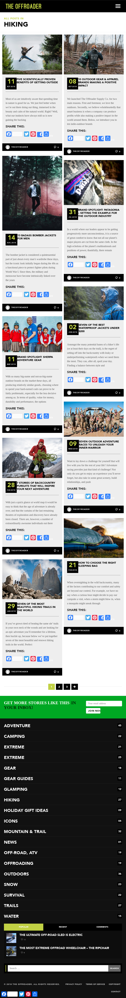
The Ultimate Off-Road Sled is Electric (51, 935)
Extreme (62, 747)
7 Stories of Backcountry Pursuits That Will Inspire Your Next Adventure (36, 486)
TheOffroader (19, 147)
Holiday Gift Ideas (62, 810)
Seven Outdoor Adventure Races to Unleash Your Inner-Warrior (99, 444)
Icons (62, 821)
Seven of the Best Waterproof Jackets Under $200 (99, 328)
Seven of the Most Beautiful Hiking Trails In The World (36, 607)
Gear (62, 768)
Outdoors (62, 874)
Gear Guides (62, 778)
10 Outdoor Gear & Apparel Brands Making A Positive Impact (98, 82)
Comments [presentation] (102, 927)
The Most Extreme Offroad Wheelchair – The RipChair (64, 948)
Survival (62, 895)
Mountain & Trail (62, 831)
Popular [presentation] (23, 927)
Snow (62, 884)
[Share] (39, 134)
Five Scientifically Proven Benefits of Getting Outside (37, 81)
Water (62, 916)
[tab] (23, 927)
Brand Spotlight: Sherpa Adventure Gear (35, 358)
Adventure (62, 725)
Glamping (62, 789)
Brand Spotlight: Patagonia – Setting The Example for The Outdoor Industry (98, 213)
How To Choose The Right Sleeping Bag (97, 564)
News (62, 842)
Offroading (62, 863)
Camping (62, 736)
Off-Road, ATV (62, 852)
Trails (62, 905)
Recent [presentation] (63, 927)
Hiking (62, 800)
